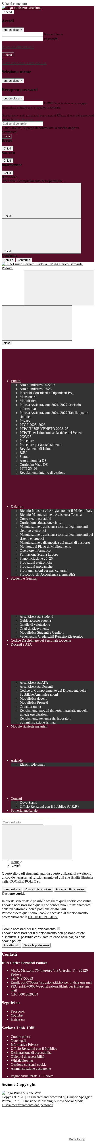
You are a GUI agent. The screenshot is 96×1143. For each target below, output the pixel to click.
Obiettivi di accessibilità (27, 1056)
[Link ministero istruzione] (21, 8)
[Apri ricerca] (59, 287)
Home (15, 862)
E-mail (48, 103)
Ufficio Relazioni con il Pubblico (34, 1048)
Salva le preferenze (36, 945)
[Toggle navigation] (37, 323)
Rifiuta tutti (38, 889)
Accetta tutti (70, 889)
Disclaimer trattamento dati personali (27, 1105)
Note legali (18, 1040)
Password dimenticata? (18, 47)
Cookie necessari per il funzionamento (29, 929)
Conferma (24, 260)
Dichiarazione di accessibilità (31, 1052)
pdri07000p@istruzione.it (56, 982)
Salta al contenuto (14, 4)
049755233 (25, 978)
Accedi (8, 12)
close (7, 343)
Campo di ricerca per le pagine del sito (29, 818)
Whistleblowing (22, 1060)
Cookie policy (21, 1036)
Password (51, 39)
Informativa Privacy (25, 1044)
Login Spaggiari (23, 119)
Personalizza (12, 889)
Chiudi (8, 148)
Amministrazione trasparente (31, 1068)
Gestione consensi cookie (28, 1064)
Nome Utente (53, 34)
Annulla (8, 260)
